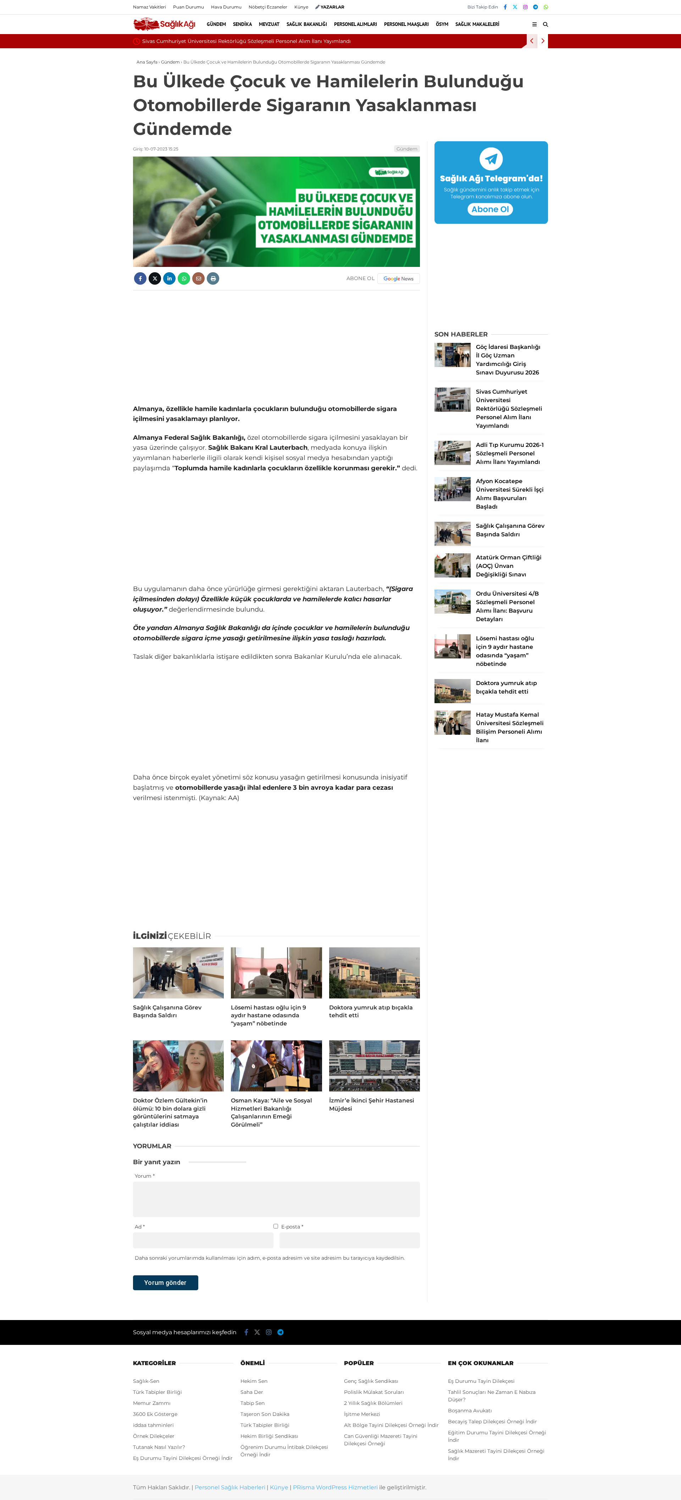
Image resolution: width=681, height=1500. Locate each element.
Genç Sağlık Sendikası (371, 1381)
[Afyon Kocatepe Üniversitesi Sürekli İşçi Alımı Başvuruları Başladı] (452, 499)
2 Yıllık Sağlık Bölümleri (373, 1403)
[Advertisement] (276, 347)
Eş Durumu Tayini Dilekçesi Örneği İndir (183, 1458)
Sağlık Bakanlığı (307, 24)
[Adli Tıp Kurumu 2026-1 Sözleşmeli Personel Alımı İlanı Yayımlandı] (452, 463)
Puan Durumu (188, 7)
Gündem (216, 24)
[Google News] (398, 278)
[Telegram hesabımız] (535, 7)
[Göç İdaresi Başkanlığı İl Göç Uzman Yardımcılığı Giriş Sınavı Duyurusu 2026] (452, 365)
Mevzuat (269, 24)
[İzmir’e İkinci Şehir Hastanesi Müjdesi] (374, 1065)
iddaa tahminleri (153, 1425)
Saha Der (251, 1392)
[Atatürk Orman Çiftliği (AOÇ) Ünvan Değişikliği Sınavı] (452, 576)
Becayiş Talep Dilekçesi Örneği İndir (492, 1421)
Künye (301, 7)
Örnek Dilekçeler (154, 1436)
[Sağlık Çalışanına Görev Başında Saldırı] (178, 972)
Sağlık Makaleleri (477, 24)
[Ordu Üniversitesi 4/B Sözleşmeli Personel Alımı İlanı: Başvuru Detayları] (452, 612)
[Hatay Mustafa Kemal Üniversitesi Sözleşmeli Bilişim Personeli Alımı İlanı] (452, 733)
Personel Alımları (355, 24)
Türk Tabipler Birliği (157, 1392)
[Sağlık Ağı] (164, 30)
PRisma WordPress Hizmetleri (335, 1487)
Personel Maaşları (406, 24)
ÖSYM (442, 24)
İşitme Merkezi (362, 1414)
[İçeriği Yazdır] (213, 278)
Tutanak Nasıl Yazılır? (159, 1447)
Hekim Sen (253, 1381)
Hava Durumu (226, 7)
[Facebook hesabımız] (505, 7)
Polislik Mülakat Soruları (374, 1392)
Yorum (145, 1176)
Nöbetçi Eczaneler (268, 7)
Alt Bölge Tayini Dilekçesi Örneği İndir (391, 1425)
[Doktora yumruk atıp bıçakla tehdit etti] (374, 972)
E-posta (292, 1226)
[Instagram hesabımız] (525, 7)
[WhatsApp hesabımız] (546, 7)
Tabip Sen (252, 1403)
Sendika (242, 24)
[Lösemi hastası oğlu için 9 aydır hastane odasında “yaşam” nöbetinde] (276, 972)
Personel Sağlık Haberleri (230, 1487)
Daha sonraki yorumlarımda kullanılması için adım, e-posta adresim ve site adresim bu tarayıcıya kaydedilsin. (270, 1258)
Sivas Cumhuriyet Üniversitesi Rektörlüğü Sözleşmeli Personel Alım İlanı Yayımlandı (246, 41)
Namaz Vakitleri (149, 7)
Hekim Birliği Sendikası (269, 1436)
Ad (140, 1226)
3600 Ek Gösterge (155, 1414)
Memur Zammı (152, 1403)
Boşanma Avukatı (470, 1410)
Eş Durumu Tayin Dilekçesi (481, 1381)
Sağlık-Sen (146, 1381)
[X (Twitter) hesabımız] (515, 7)
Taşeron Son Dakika (264, 1414)
